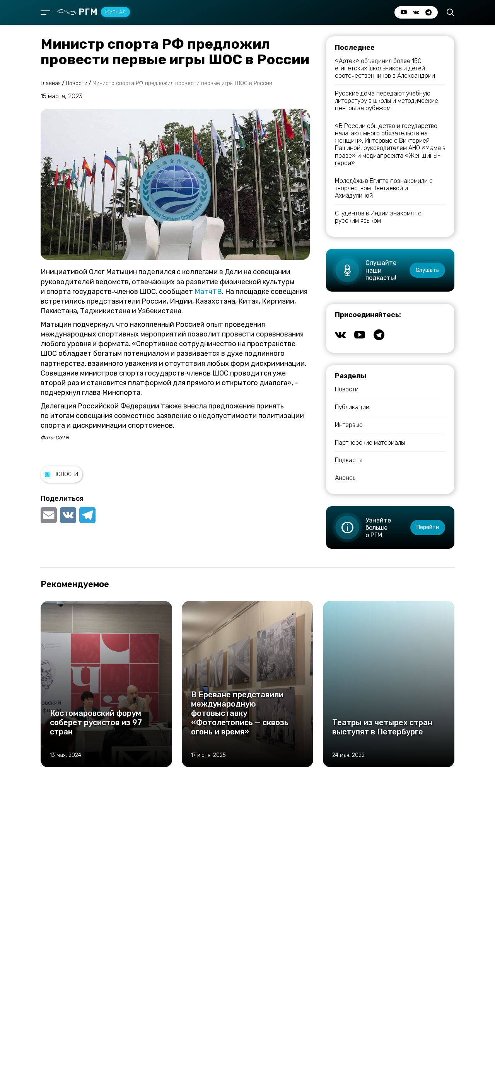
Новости (65, 474)
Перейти (427, 527)
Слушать (427, 270)
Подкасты (348, 460)
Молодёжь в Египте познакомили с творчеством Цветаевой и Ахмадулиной (384, 188)
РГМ (102, 12)
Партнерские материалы (370, 442)
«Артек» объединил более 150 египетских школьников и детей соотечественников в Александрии (385, 68)
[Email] (49, 515)
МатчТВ (208, 291)
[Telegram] (87, 515)
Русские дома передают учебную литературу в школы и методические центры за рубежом (386, 101)
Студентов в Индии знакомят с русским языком (378, 217)
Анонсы (346, 477)
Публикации (352, 407)
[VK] (68, 515)
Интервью (349, 425)
